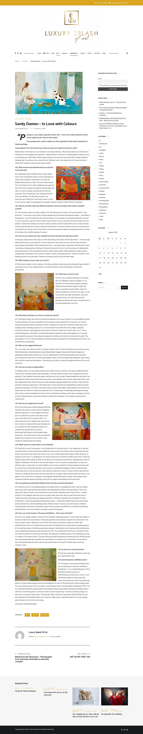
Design (101, 169)
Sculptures (102, 210)
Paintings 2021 (104, 204)
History (101, 178)
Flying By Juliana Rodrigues (25, 691)
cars (100, 163)
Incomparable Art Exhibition (111, 714)
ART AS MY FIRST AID (80, 655)
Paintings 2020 (104, 200)
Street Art (102, 213)
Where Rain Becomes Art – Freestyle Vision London (112, 103)
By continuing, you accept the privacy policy (113, 85)
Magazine (102, 194)
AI (100, 140)
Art (57, 53)
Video (89, 53)
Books (101, 159)
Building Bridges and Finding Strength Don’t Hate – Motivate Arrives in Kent (112, 119)
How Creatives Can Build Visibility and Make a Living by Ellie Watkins (113, 109)
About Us (97, 53)
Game (101, 175)
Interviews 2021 (104, 188)
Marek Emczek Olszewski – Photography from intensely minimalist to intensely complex (33, 658)
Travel (82, 53)
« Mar (100, 274)
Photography (103, 207)
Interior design (103, 181)
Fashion (101, 172)
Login (104, 53)
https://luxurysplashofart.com (41, 636)
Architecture (103, 143)
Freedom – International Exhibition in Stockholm (110, 114)
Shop (52, 53)
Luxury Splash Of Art (21, 128)
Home (39, 53)
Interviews (73, 53)
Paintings (28, 119)
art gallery (102, 150)
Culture (64, 53)
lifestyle (101, 191)
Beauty (101, 156)
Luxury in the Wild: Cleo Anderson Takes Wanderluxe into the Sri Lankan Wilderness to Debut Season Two (113, 126)
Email (99, 79)
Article (21, 119)
